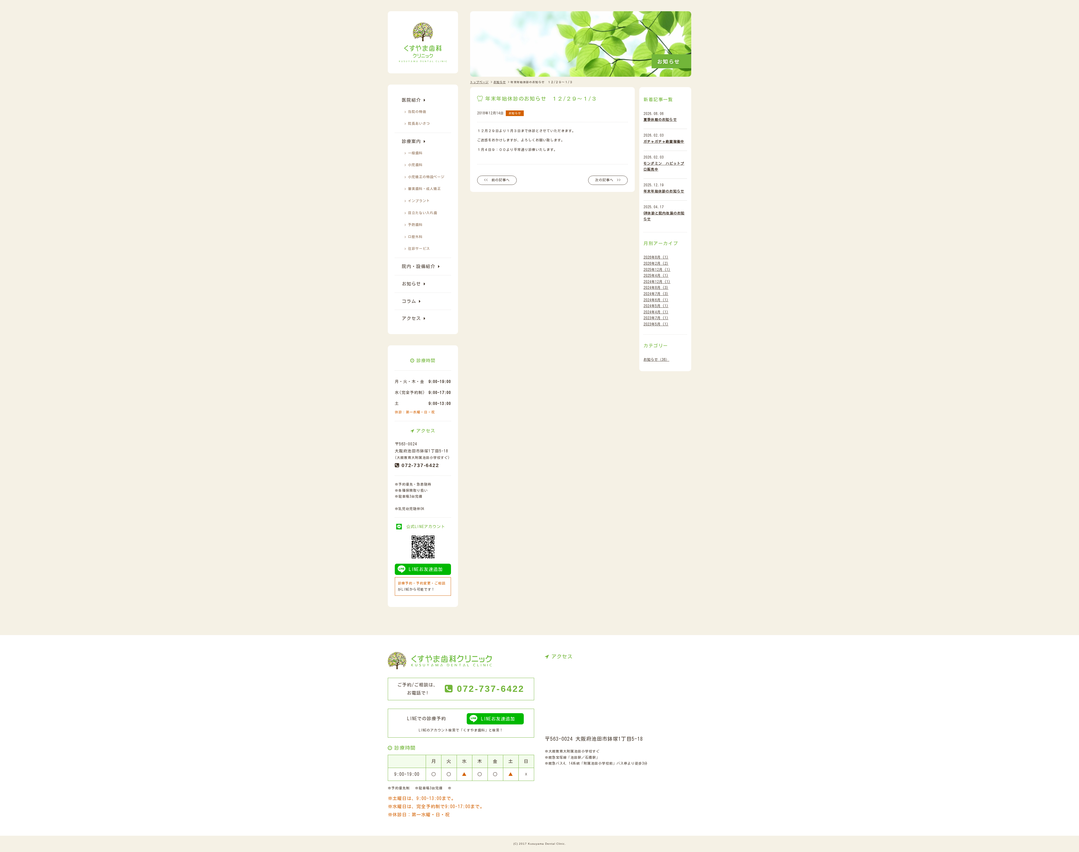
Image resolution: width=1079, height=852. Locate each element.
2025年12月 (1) (656, 269)
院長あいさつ (419, 123)
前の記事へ (500, 180)
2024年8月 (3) (655, 287)
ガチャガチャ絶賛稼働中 (663, 141)
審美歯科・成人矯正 (424, 188)
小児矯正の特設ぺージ (426, 176)
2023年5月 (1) (655, 324)
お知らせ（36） (656, 359)
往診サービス (419, 248)
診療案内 (411, 141)
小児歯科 (415, 164)
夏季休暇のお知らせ (660, 119)
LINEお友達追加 (426, 569)
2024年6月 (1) (655, 300)
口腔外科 (415, 236)
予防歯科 (415, 224)
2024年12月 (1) (656, 281)
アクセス (411, 318)
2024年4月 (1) (655, 312)
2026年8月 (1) (655, 257)
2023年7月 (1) (655, 318)
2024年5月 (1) (655, 305)
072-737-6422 (420, 465)
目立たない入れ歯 (422, 212)
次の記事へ (604, 180)
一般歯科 (415, 153)
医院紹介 (411, 100)
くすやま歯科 (474, 730)
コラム (409, 301)
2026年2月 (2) (655, 263)
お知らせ (411, 284)
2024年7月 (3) (655, 293)
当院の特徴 (417, 111)
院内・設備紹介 (418, 266)
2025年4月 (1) (655, 275)
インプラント (419, 200)
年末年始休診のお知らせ (663, 191)
